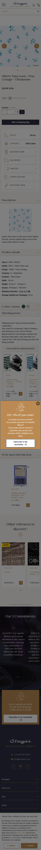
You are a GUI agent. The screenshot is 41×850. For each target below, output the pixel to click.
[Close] (38, 403)
